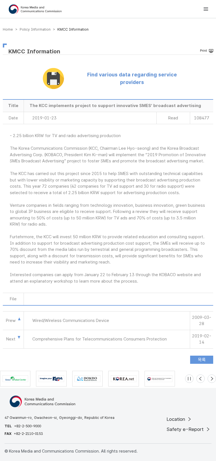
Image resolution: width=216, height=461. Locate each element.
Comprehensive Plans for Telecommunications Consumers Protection (99, 339)
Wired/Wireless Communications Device (70, 320)
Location (176, 419)
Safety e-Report (185, 429)
